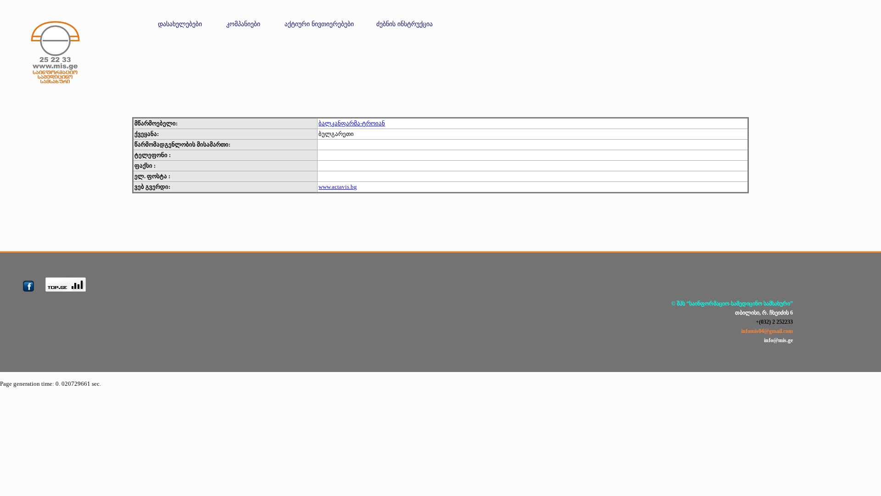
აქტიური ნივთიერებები (319, 24)
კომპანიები (243, 24)
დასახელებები (180, 24)
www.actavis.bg (337, 186)
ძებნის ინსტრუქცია (404, 24)
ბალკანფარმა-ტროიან (351, 123)
